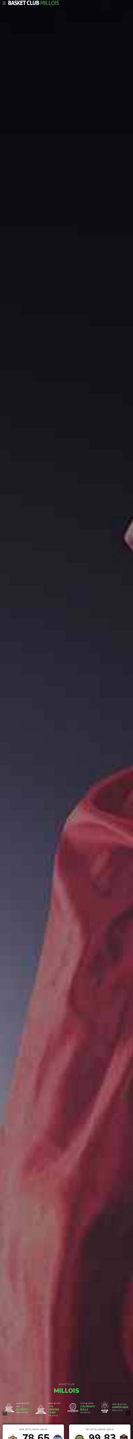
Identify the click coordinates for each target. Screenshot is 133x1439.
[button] (5, 1413)
